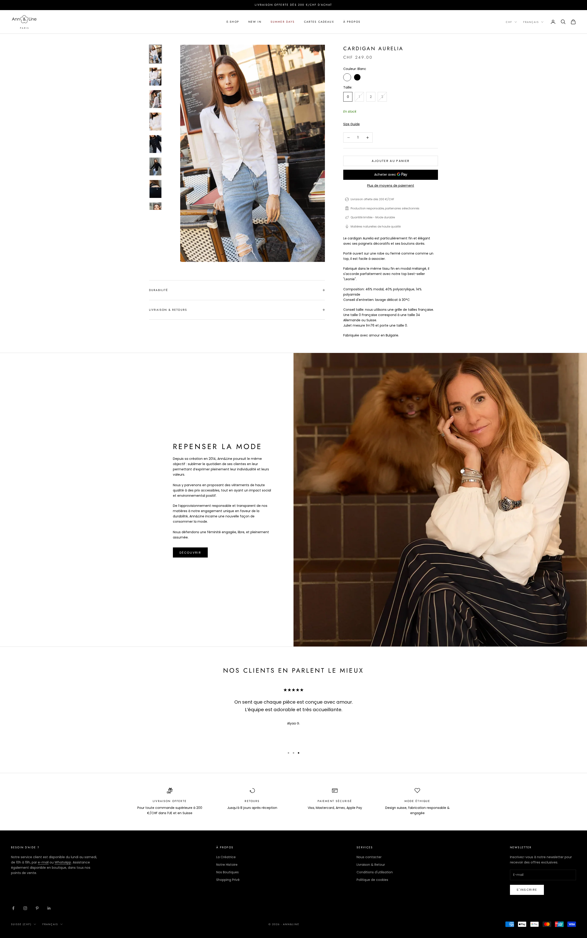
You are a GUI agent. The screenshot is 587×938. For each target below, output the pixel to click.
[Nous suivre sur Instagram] (25, 908)
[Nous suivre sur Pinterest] (37, 908)
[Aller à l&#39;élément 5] (155, 144)
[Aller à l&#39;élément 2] (155, 76)
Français (531, 22)
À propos (351, 22)
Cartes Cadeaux (319, 22)
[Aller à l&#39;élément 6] (155, 166)
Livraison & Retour (371, 864)
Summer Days (283, 22)
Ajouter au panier (391, 161)
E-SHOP (233, 22)
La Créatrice (226, 857)
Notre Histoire (227, 864)
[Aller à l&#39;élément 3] (155, 99)
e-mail (43, 862)
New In (254, 22)
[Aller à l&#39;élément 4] (155, 121)
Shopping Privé (228, 879)
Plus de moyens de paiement (390, 185)
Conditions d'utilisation (375, 872)
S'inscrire (527, 890)
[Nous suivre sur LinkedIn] (49, 908)
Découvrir (190, 552)
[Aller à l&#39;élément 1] (155, 54)
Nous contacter (369, 857)
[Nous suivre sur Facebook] (13, 908)
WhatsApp (63, 862)
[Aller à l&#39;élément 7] (155, 189)
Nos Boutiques (227, 872)
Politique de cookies (372, 879)
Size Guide (351, 124)
